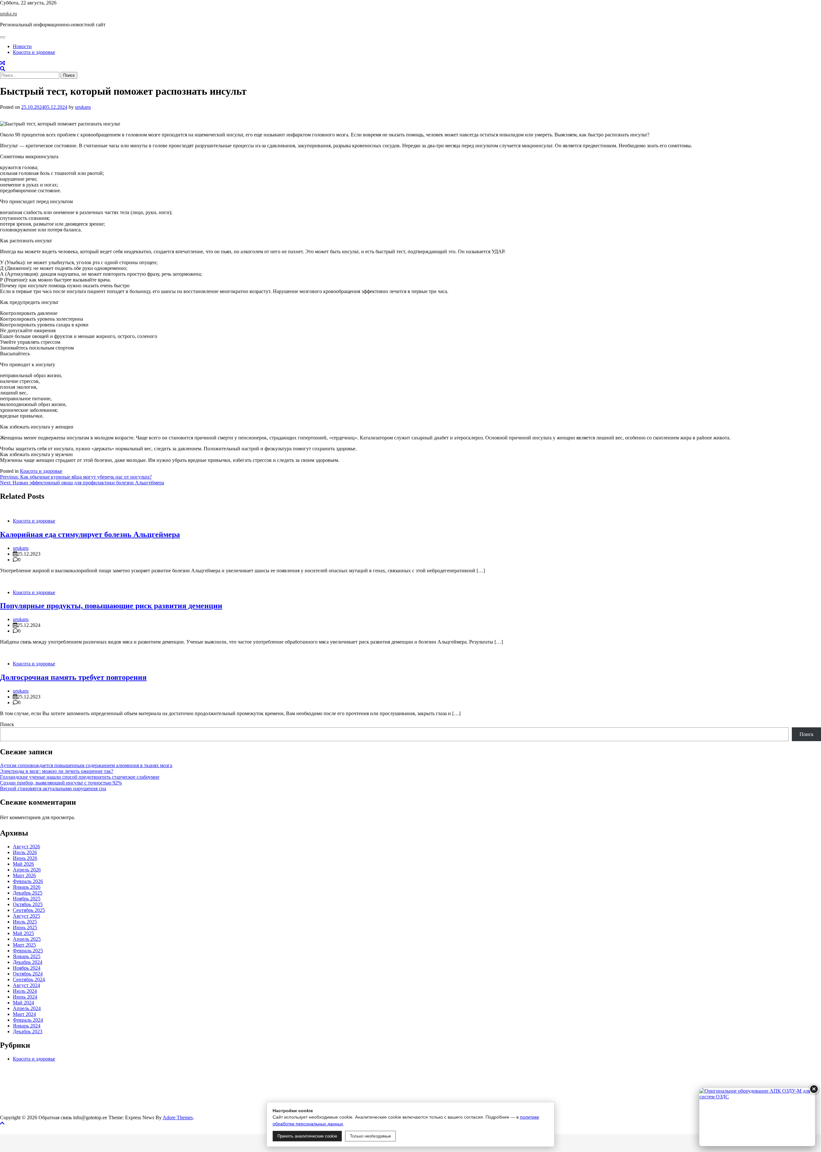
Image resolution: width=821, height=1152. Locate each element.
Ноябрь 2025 (26, 898)
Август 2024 (26, 985)
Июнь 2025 (25, 927)
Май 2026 (23, 864)
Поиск (7, 724)
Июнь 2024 (25, 997)
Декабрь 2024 (27, 962)
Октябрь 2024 (28, 973)
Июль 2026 (25, 852)
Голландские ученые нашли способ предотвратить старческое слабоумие (79, 777)
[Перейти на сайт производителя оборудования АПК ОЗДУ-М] (757, 1117)
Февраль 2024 (28, 1020)
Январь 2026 (26, 887)
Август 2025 (26, 916)
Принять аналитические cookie (307, 1136)
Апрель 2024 (27, 1008)
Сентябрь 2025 (29, 910)
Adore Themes (178, 1117)
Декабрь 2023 (27, 1031)
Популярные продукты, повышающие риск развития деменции (111, 606)
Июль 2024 (25, 991)
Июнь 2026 (25, 858)
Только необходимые (370, 1136)
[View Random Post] (2, 63)
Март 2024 (24, 1014)
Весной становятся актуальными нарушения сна (53, 788)
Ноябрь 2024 (26, 968)
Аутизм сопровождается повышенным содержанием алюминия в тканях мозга (86, 765)
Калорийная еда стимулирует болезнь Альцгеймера (90, 534)
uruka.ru (8, 13)
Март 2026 (24, 875)
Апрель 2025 (27, 939)
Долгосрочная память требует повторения (73, 677)
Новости (22, 46)
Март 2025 (24, 945)
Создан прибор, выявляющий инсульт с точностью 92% (61, 782)
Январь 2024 (26, 1025)
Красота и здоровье (34, 52)
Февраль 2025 (28, 950)
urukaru (83, 107)
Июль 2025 (25, 921)
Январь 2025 (26, 956)
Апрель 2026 (27, 869)
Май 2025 (23, 933)
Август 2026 (26, 846)
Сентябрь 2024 (29, 979)
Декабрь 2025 (27, 893)
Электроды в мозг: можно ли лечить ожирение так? (56, 771)
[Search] (2, 69)
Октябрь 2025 (28, 904)
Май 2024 (23, 1002)
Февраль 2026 (28, 881)
